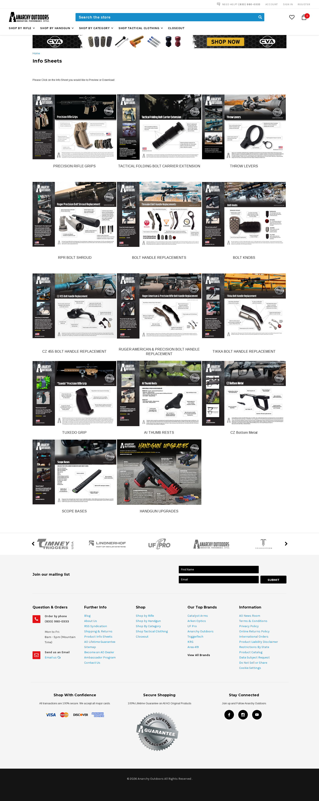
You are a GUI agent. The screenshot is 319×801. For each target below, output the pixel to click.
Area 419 (193, 647)
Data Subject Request (254, 657)
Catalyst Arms (197, 616)
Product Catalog (250, 652)
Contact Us (92, 663)
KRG (190, 642)
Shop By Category (94, 28)
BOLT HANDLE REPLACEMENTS (159, 257)
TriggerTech (195, 636)
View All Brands (198, 655)
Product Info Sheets (98, 636)
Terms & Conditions (253, 621)
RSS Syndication (95, 626)
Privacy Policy (249, 626)
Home (36, 53)
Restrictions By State (254, 647)
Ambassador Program (100, 657)
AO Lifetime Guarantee (99, 642)
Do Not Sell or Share (253, 663)
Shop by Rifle (20, 28)
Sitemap (90, 647)
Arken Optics (196, 621)
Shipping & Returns (98, 631)
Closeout (176, 28)
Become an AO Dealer (99, 652)
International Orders (253, 636)
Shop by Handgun (55, 28)
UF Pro (192, 626)
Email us (51, 657)
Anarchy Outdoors (200, 631)
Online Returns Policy (254, 631)
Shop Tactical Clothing (138, 28)
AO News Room (249, 616)
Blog (87, 616)
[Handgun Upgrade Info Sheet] (159, 471)
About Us (90, 621)
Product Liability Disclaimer (258, 642)
